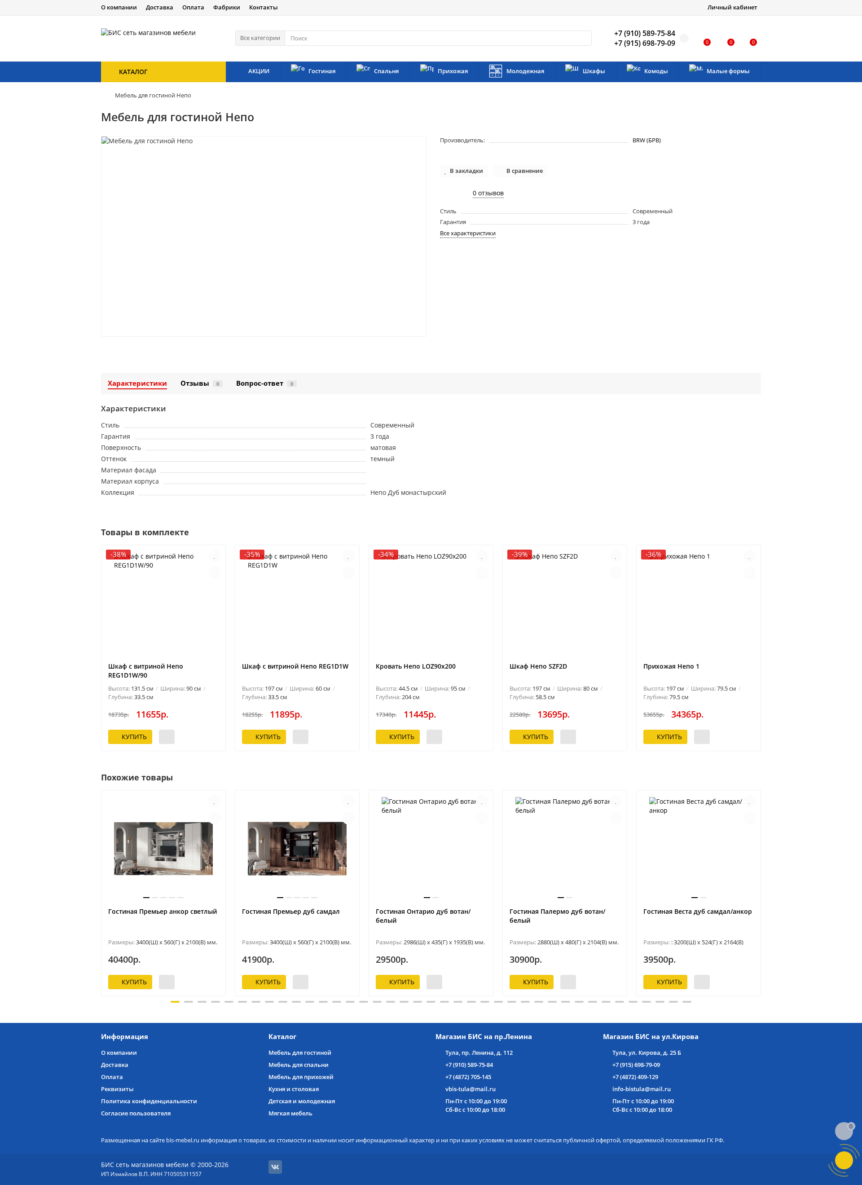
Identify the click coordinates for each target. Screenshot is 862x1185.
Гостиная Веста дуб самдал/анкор (697, 911)
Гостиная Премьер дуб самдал (291, 911)
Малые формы (728, 71)
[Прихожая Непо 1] (698, 603)
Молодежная (525, 71)
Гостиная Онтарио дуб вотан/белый (423, 916)
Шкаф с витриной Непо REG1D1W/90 (145, 670)
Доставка (159, 7)
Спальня (386, 71)
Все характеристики (468, 233)
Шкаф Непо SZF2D (538, 666)
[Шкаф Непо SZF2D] (565, 603)
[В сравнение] (214, 573)
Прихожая (453, 71)
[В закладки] (214, 556)
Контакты (263, 7)
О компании (119, 7)
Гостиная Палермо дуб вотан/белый (557, 916)
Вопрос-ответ (264, 383)
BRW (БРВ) (647, 140)
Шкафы (594, 71)
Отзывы (199, 383)
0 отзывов (488, 193)
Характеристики (137, 383)
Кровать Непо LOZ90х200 (416, 666)
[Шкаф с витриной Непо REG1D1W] (297, 603)
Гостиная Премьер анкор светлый (162, 911)
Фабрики (226, 7)
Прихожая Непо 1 (671, 666)
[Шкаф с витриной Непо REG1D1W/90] (163, 603)
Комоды (656, 71)
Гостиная (321, 71)
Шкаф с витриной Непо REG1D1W (295, 666)
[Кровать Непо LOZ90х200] (431, 603)
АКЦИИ (258, 71)
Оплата (193, 7)
